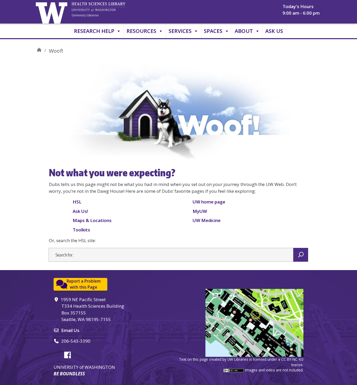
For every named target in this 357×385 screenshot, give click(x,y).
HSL (77, 202)
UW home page (209, 202)
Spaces (213, 30)
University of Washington (53, 12)
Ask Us (274, 30)
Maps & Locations (92, 220)
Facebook (69, 354)
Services (180, 30)
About (244, 30)
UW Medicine (207, 220)
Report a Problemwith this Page (84, 284)
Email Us (70, 330)
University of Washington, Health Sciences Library (105, 11)
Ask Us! (80, 211)
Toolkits (81, 230)
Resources (141, 30)
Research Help (94, 30)
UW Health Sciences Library (39, 49)
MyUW (200, 211)
